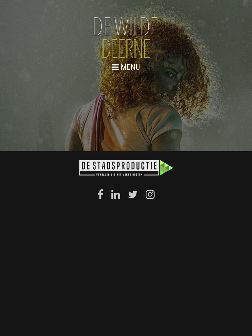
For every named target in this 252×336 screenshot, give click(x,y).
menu (129, 67)
